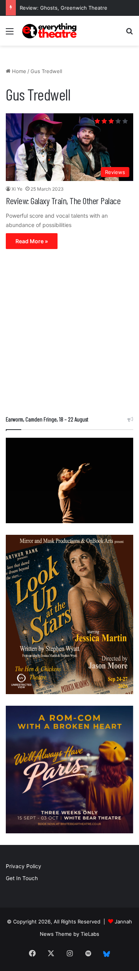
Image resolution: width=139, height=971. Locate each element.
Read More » (31, 241)
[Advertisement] (69, 334)
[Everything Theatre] (50, 30)
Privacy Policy (23, 866)
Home (18, 71)
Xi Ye (17, 189)
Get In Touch (22, 878)
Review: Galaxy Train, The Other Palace (63, 200)
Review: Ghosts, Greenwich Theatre (63, 8)
